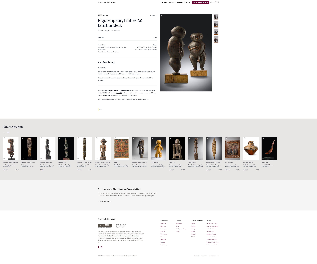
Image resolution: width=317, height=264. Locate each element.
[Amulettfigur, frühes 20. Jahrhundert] (10, 148)
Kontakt (162, 242)
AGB (218, 256)
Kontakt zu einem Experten (200, 2)
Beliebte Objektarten (197, 220)
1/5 (4, 159)
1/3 (207, 159)
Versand (162, 231)
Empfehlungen (164, 245)
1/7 (23, 159)
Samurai (193, 234)
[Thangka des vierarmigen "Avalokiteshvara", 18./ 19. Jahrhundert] (121, 148)
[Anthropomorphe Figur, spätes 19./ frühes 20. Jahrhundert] (177, 148)
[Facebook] (98, 247)
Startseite (197, 256)
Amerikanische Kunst (212, 226)
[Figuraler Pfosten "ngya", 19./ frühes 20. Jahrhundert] (195, 148)
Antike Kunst (210, 231)
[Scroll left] (8, 132)
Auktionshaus (164, 220)
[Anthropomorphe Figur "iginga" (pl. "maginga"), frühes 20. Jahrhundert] (158, 148)
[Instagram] (101, 247)
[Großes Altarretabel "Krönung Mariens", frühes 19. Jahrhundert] (232, 148)
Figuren (193, 223)
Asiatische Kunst (143, 99)
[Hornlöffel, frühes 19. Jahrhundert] (269, 148)
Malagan (193, 229)
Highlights (163, 223)
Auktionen (164, 2)
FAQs (177, 226)
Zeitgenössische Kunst (213, 245)
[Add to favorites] (161, 15)
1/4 (115, 159)
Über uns (187, 2)
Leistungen (163, 229)
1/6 (133, 159)
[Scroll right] (4, 132)
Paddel (193, 231)
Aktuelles (180, 2)
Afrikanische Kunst (212, 223)
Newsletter (163, 239)
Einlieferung (163, 234)
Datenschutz (212, 256)
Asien (100, 109)
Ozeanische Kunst (212, 239)
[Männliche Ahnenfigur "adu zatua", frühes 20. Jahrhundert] (66, 148)
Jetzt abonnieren (106, 201)
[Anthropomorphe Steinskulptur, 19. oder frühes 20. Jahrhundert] (29, 148)
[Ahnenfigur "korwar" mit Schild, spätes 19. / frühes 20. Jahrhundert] (140, 148)
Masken (193, 226)
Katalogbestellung (181, 229)
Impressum (204, 256)
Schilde (193, 237)
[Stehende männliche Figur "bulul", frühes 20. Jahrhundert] (103, 148)
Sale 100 (105, 15)
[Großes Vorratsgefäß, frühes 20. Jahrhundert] (251, 148)
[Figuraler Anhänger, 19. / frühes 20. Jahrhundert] (47, 148)
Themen (209, 220)
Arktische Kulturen (212, 229)
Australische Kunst (212, 237)
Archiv (177, 231)
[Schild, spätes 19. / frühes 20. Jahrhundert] (84, 148)
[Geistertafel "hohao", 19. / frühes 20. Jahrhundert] (214, 148)
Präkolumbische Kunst (213, 242)
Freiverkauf (172, 2)
